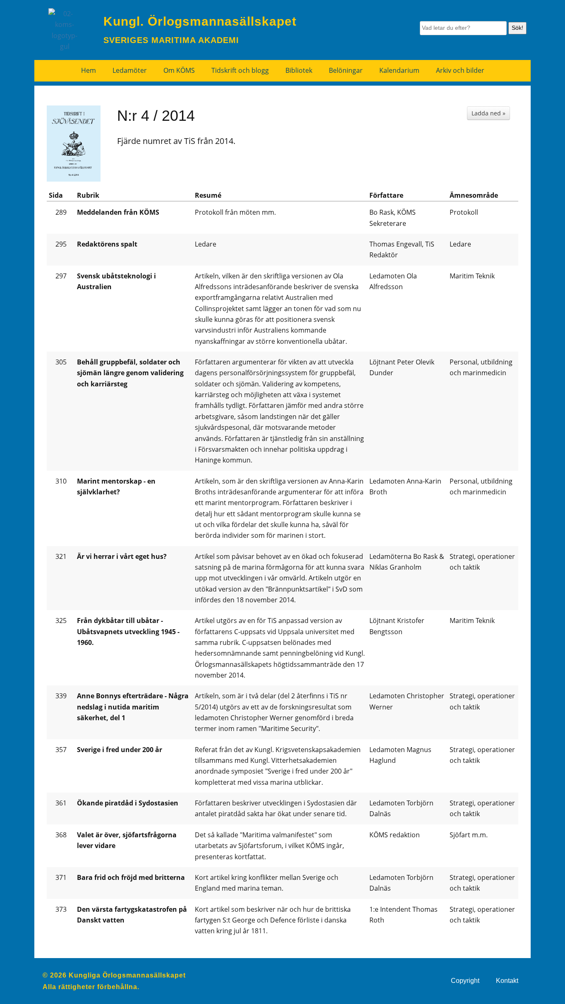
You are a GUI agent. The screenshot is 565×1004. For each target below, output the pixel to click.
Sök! (517, 27)
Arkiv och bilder (460, 70)
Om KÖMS (179, 70)
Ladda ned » (488, 113)
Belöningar (346, 70)
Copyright (465, 980)
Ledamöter (130, 70)
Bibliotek (298, 70)
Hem (88, 70)
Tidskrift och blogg (240, 70)
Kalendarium (399, 70)
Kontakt (507, 980)
